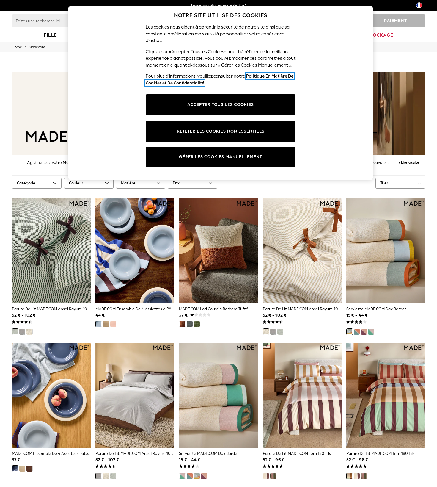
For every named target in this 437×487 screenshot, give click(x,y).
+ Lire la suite (409, 161)
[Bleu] (99, 324)
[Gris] (22, 332)
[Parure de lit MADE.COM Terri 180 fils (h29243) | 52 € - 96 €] (302, 395)
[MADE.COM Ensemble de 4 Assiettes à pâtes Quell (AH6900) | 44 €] (134, 251)
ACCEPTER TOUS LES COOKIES (220, 104)
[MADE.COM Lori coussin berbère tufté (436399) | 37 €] (218, 251)
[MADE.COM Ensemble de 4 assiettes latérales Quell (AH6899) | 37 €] (51, 395)
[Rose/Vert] (371, 332)
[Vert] (15, 332)
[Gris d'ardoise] (190, 324)
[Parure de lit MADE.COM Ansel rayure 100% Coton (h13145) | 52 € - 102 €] (134, 395)
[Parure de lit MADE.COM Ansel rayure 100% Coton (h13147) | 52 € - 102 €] (51, 251)
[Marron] (29, 469)
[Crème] (106, 324)
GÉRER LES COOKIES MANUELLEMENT (220, 156)
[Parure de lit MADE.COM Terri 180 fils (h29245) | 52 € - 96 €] (385, 395)
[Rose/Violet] (364, 332)
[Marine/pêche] (357, 332)
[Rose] (113, 324)
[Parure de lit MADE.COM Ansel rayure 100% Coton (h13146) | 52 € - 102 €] (302, 251)
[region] (220, 93)
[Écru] (29, 332)
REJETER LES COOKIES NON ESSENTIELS (221, 131)
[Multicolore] (350, 476)
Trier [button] (384, 183)
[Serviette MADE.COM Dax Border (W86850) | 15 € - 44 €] (218, 395)
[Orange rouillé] (182, 324)
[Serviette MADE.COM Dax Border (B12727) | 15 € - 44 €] (385, 251)
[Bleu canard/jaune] (350, 332)
